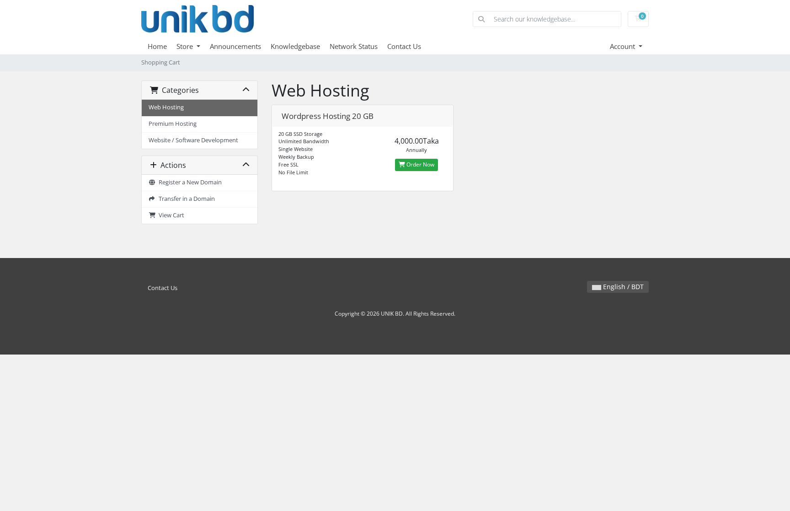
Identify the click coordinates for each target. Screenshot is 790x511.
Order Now (419, 164)
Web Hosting (166, 107)
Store (185, 46)
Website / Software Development (193, 140)
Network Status (354, 46)
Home (157, 46)
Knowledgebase (295, 46)
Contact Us (404, 46)
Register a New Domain (189, 182)
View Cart (170, 215)
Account (623, 46)
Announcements (235, 46)
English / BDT (622, 286)
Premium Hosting (173, 124)
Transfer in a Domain (185, 199)
